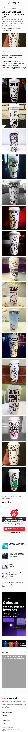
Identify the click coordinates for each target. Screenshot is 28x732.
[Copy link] (11, 502)
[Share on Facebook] (3, 502)
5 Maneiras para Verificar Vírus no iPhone (17, 563)
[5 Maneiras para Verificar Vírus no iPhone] (5, 565)
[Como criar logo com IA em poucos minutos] (5, 575)
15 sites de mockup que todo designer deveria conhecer (16, 583)
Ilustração (7, 7)
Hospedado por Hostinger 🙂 (7, 727)
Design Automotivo (13, 556)
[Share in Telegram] (8, 502)
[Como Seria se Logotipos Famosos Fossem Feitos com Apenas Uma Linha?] (14, 671)
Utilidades (11, 576)
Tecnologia (12, 566)
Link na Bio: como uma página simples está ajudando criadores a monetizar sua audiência (17, 545)
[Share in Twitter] (5, 502)
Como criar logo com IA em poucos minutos (16, 573)
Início (3, 7)
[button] (2, 2)
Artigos (11, 548)
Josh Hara (10, 63)
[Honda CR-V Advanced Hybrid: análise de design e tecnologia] (5, 556)
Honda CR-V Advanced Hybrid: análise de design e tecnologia (16, 554)
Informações (5, 715)
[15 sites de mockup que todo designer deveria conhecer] (5, 585)
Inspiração (10, 28)
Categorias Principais (7, 712)
